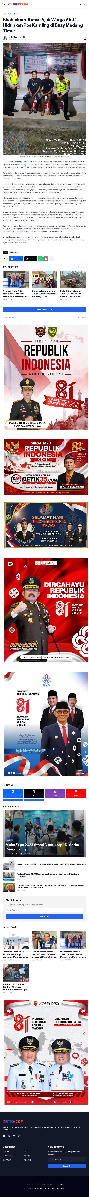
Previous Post (9, 317)
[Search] (85, 4)
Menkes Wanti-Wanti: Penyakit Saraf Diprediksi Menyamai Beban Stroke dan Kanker (44, 954)
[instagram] (19, 1136)
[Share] (84, 38)
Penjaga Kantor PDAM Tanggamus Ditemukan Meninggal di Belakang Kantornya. (48, 875)
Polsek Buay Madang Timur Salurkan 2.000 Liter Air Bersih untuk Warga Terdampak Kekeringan (71, 294)
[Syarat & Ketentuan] (13, 800)
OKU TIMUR (13, 14)
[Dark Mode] (80, 4)
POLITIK (27, 1156)
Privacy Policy (47, 1184)
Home (5, 14)
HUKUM (6, 1152)
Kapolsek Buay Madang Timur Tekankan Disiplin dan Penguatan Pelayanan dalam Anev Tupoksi (44, 294)
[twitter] (9, 1136)
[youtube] (14, 1136)
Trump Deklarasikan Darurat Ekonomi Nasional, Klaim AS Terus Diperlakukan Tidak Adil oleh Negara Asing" (51, 886)
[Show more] (51, 258)
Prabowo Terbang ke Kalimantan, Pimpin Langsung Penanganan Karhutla (14, 954)
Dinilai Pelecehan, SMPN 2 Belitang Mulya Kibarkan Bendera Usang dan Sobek (51, 864)
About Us (36, 1184)
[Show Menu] (3, 4)
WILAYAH (27, 1160)
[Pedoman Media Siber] (34, 800)
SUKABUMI (7, 1160)
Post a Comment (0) (44, 310)
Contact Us (59, 1184)
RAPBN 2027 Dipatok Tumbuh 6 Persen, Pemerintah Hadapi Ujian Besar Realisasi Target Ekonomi (15, 987)
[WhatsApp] (40, 258)
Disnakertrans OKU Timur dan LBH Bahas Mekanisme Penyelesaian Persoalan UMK (15, 294)
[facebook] (4, 1136)
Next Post (81, 317)
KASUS (26, 1152)
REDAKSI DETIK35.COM (56, 1188)
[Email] (45, 258)
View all (81, 267)
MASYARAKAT (8, 1156)
